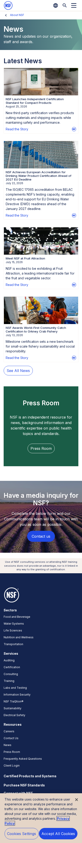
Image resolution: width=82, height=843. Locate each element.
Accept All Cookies (58, 833)
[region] (41, 818)
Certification (12, 667)
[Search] (64, 5)
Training (9, 681)
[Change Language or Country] (55, 5)
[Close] (77, 800)
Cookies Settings (21, 833)
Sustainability (12, 708)
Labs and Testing (15, 687)
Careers (9, 731)
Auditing (9, 660)
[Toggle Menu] (73, 5)
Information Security (17, 694)
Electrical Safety (14, 715)
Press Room (12, 752)
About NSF (17, 15)
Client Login (12, 765)
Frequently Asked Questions (23, 758)
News (7, 745)
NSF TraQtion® (13, 701)
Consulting (11, 674)
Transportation (13, 644)
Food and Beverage (17, 616)
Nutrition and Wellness (18, 637)
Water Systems (14, 623)
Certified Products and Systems (30, 776)
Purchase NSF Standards (24, 785)
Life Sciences (13, 630)
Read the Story (17, 129)
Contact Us (11, 738)
